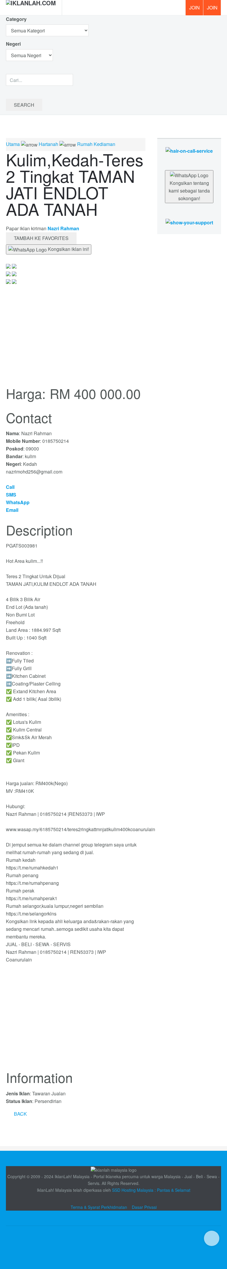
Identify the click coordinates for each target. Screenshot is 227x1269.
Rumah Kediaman (96, 144)
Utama (13, 144)
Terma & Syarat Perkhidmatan (99, 1207)
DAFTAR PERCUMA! (214, 9)
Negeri (14, 43)
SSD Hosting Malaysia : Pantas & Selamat (151, 1190)
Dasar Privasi (144, 1207)
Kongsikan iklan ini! (68, 249)
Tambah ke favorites (41, 238)
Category (16, 19)
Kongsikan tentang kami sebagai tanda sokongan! (189, 191)
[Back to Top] (211, 1238)
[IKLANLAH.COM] (31, 7)
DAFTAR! (194, 7)
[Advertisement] (75, 1020)
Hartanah (48, 144)
